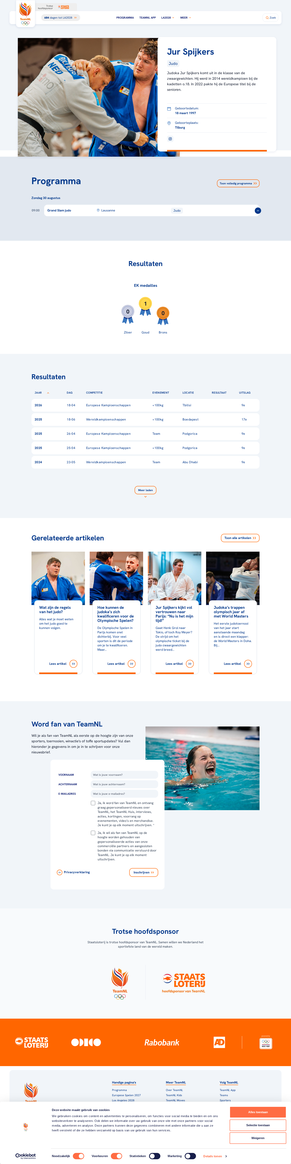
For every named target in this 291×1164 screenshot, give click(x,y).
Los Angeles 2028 (123, 1100)
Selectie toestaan (258, 1125)
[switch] (116, 1156)
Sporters (225, 1100)
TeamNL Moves (175, 1100)
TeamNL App (147, 17)
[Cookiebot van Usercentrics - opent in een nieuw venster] (25, 1156)
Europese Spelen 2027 (126, 1095)
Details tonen (212, 1156)
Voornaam (66, 775)
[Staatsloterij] (31, 1042)
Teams (224, 1095)
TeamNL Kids (174, 1095)
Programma (125, 17)
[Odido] (86, 1042)
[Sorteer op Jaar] (48, 392)
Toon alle (237, 538)
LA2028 (166, 17)
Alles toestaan (258, 1112)
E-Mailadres (67, 794)
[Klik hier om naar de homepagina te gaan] (25, 14)
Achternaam (67, 784)
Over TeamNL (174, 1090)
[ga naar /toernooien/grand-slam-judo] (258, 210)
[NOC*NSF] (266, 1042)
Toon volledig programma (236, 183)
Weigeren (257, 1138)
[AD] (219, 1042)
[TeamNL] (120, 982)
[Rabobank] (162, 1042)
